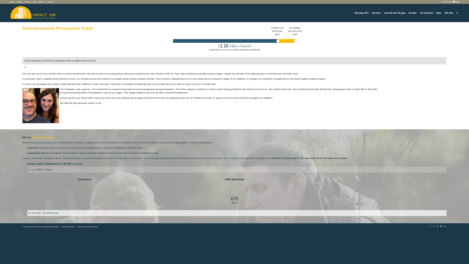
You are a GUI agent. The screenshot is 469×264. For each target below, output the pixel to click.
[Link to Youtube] (454, 2)
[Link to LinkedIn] (458, 2)
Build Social (94, 226)
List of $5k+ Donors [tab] (42, 169)
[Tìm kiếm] (457, 13)
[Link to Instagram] (450, 2)
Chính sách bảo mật (68, 226)
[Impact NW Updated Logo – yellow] (33, 13)
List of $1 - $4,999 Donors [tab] (45, 213)
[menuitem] (12, 1)
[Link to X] (446, 2)
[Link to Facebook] (443, 2)
